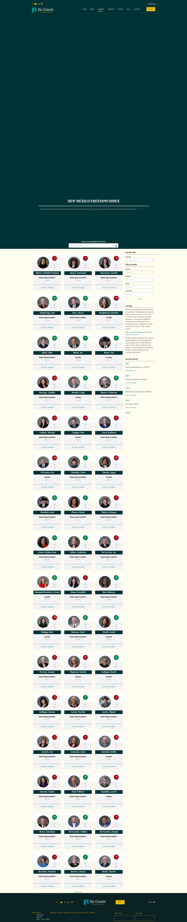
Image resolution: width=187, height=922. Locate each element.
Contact (137, 9)
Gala (128, 9)
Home (84, 9)
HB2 (127, 364)
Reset (140, 299)
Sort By (128, 257)
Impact (39, 917)
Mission (39, 915)
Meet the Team (42, 919)
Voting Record (47, 287)
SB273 (127, 388)
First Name (118, 913)
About (92, 9)
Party (127, 284)
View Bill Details (130, 370)
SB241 (127, 413)
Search (151, 4)
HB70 (127, 400)
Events (120, 9)
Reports (111, 9)
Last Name (139, 913)
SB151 (127, 376)
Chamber (128, 291)
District (128, 276)
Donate (150, 9)
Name (127, 269)
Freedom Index (56, 913)
